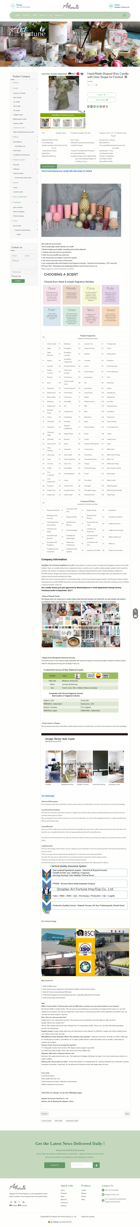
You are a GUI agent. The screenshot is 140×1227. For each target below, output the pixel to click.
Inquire (100, 95)
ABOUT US (43, 15)
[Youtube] (23, 1202)
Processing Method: (105, 145)
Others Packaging (18, 212)
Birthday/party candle (19, 119)
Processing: (45, 143)
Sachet (15, 182)
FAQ (50, 15)
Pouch (15, 187)
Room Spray (17, 150)
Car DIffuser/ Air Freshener (21, 155)
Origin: (44, 153)
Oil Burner (16, 169)
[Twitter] (19, 1202)
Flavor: (101, 161)
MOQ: (101, 143)
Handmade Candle (72, 1121)
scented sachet (18, 192)
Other (83, 1199)
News (63, 1196)
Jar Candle (16, 102)
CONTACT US (59, 15)
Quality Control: (47, 145)
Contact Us (64, 1203)
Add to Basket (101, 100)
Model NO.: (45, 140)
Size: (72, 140)
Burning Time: (104, 140)
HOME (18, 15)
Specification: (103, 151)
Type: (101, 153)
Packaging (16, 202)
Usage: (73, 156)
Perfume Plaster (18, 173)
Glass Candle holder (20, 197)
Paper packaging (18, 216)
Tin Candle (16, 110)
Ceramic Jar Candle (19, 93)
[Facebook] (11, 1202)
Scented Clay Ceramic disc (23, 178)
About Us (64, 1199)
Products (64, 1193)
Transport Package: (77, 151)
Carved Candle (46, 1121)
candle (19, 234)
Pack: (72, 145)
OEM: (72, 143)
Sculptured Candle (19, 128)
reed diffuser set (20, 146)
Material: (44, 156)
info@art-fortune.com (121, 7)
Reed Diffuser (17, 142)
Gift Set (16, 83)
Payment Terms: (104, 133)
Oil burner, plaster (19, 160)
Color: (101, 159)
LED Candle (16, 106)
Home (15, 221)
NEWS (35, 15)
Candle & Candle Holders (23, 230)
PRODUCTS (26, 15)
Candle (15, 88)
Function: (102, 156)
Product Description (48, 166)
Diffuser (16, 137)
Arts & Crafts (17, 226)
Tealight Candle (18, 115)
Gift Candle (58, 1121)
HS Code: (74, 153)
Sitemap (63, 1206)
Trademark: (46, 151)
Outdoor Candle (18, 123)
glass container (18, 207)
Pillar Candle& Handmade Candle (23, 132)
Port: (43, 133)
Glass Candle (17, 97)
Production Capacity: (77, 133)
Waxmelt (16, 165)
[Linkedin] (15, 1202)
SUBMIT (18, 281)
